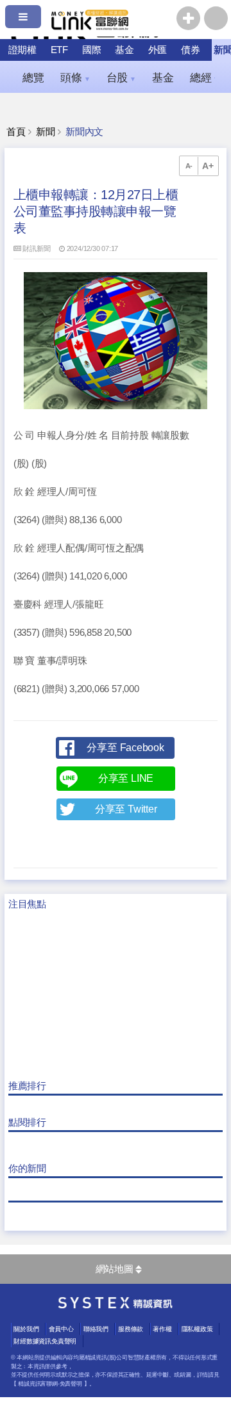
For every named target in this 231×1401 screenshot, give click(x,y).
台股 (121, 77)
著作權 (162, 1328)
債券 (190, 49)
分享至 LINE (125, 778)
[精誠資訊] (115, 1305)
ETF (59, 49)
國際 (91, 49)
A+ (208, 166)
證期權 (22, 49)
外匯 (157, 49)
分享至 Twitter (126, 809)
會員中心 (61, 1328)
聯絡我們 (95, 1328)
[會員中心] (216, 18)
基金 (124, 49)
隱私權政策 (197, 1328)
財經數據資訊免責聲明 (44, 1341)
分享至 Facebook (125, 747)
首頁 (16, 132)
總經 (204, 77)
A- (189, 166)
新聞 (45, 132)
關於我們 (25, 1328)
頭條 (75, 77)
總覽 (33, 77)
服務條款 (130, 1328)
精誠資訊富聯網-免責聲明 (49, 1384)
